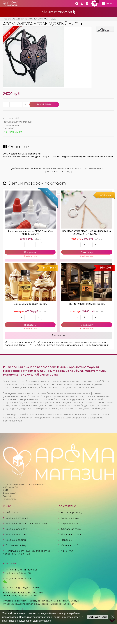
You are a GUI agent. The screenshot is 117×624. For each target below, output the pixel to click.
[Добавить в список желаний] (30, 256)
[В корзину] (30, 252)
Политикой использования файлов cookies (26, 620)
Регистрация (55, 171)
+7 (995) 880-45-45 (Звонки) (21, 570)
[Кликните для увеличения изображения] (33, 56)
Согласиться (98, 617)
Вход (67, 171)
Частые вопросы (71, 534)
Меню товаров (57, 12)
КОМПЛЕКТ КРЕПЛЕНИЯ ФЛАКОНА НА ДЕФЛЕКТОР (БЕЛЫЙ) (86, 232)
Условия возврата (17, 518)
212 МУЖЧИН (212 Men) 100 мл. (87, 304)
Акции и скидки (70, 518)
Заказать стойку (16, 545)
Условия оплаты (16, 534)
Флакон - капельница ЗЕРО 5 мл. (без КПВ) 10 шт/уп (30, 232)
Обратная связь (71, 529)
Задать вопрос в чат (19, 578)
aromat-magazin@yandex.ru (22, 587)
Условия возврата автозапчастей (27, 523)
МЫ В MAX (67, 551)
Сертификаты (69, 523)
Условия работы (16, 540)
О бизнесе (12, 512)
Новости (66, 540)
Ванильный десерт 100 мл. (30, 304)
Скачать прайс (70, 545)
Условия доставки (17, 529)
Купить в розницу (71, 512)
